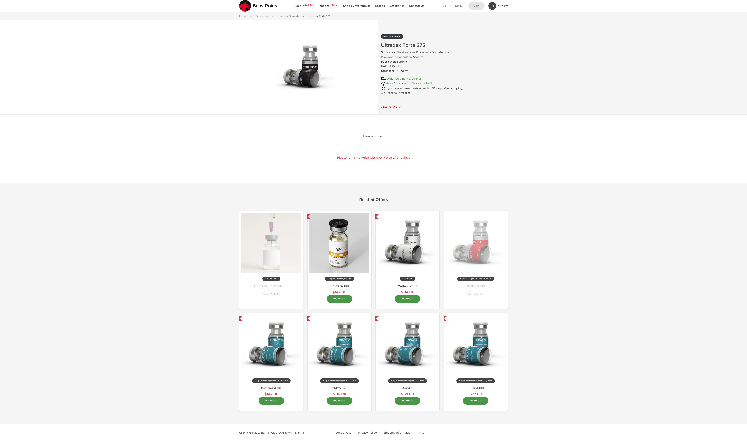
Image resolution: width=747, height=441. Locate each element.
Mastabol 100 (476, 286)
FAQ (422, 432)
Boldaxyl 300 (340, 388)
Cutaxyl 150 (408, 388)
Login (458, 5)
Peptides (328, 6)
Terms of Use (342, 432)
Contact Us (416, 6)
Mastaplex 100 (407, 286)
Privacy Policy (367, 432)
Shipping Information (397, 432)
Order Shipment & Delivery (405, 78)
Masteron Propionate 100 (271, 286)
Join (476, 5)
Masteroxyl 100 (271, 388)
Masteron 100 (339, 286)
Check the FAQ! (421, 83)
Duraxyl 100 (475, 388)
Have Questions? (397, 83)
